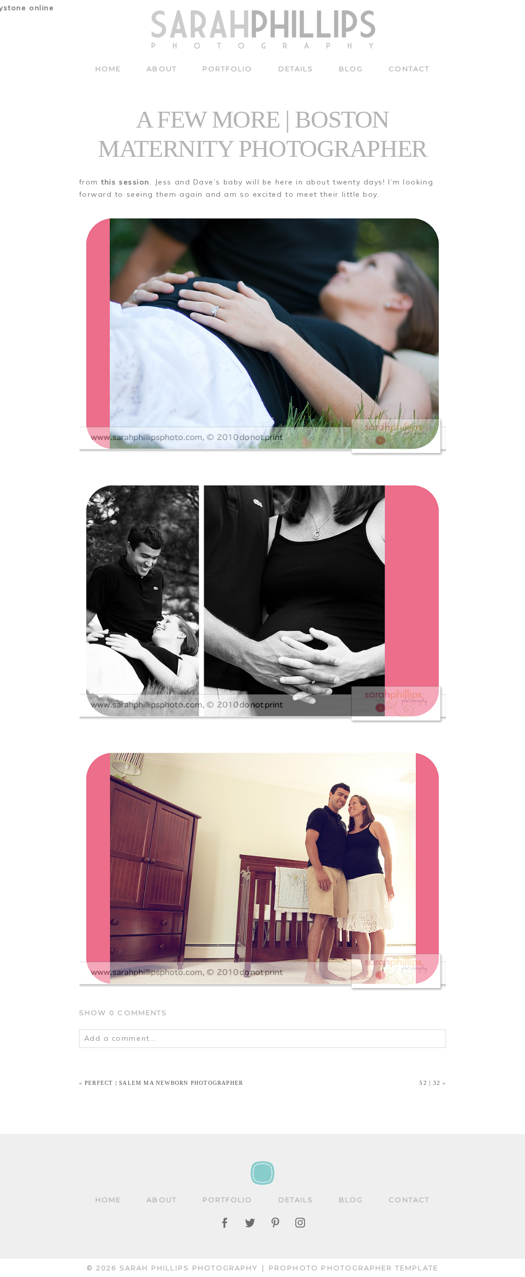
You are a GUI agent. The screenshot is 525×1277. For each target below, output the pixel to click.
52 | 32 (429, 1083)
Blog (351, 69)
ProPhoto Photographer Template (353, 1268)
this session (125, 182)
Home (108, 69)
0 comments (123, 1012)
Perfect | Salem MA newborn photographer (164, 1083)
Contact (409, 69)
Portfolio (228, 69)
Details (296, 69)
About (161, 69)
